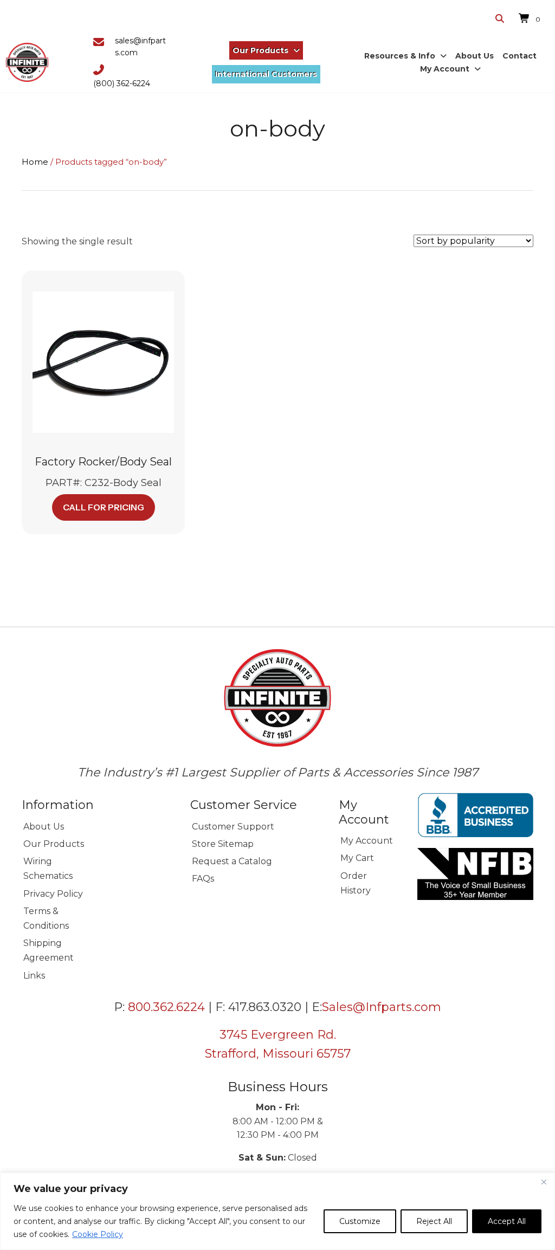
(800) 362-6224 (121, 83)
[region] (277, 1211)
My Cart (357, 858)
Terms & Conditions (46, 918)
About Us (43, 826)
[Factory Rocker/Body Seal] (103, 362)
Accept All (507, 1221)
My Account (366, 841)
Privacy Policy (53, 894)
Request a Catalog (232, 861)
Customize (359, 1221)
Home (35, 162)
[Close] (543, 1181)
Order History (355, 883)
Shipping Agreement (48, 950)
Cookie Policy (97, 1234)
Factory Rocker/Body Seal (103, 461)
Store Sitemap (223, 844)
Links (34, 975)
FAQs (203, 878)
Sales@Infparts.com (381, 1007)
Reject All (434, 1221)
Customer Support (233, 826)
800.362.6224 (166, 1007)
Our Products (53, 844)
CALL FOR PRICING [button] (103, 507)
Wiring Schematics (48, 868)
